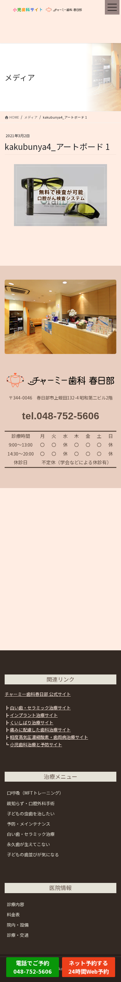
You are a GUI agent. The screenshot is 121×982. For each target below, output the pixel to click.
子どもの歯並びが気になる (33, 854)
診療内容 (15, 904)
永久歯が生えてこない (28, 844)
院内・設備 (18, 925)
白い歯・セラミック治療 (31, 834)
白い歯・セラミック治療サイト (40, 708)
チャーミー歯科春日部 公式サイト (38, 694)
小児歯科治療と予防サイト (36, 744)
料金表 (13, 914)
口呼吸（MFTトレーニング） (35, 793)
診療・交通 (18, 935)
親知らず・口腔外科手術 (31, 803)
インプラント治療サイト (34, 715)
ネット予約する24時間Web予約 (88, 967)
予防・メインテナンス (28, 824)
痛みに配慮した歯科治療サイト (40, 730)
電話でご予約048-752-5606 (32, 967)
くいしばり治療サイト (31, 722)
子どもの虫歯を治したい (31, 813)
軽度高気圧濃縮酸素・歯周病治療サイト (49, 737)
